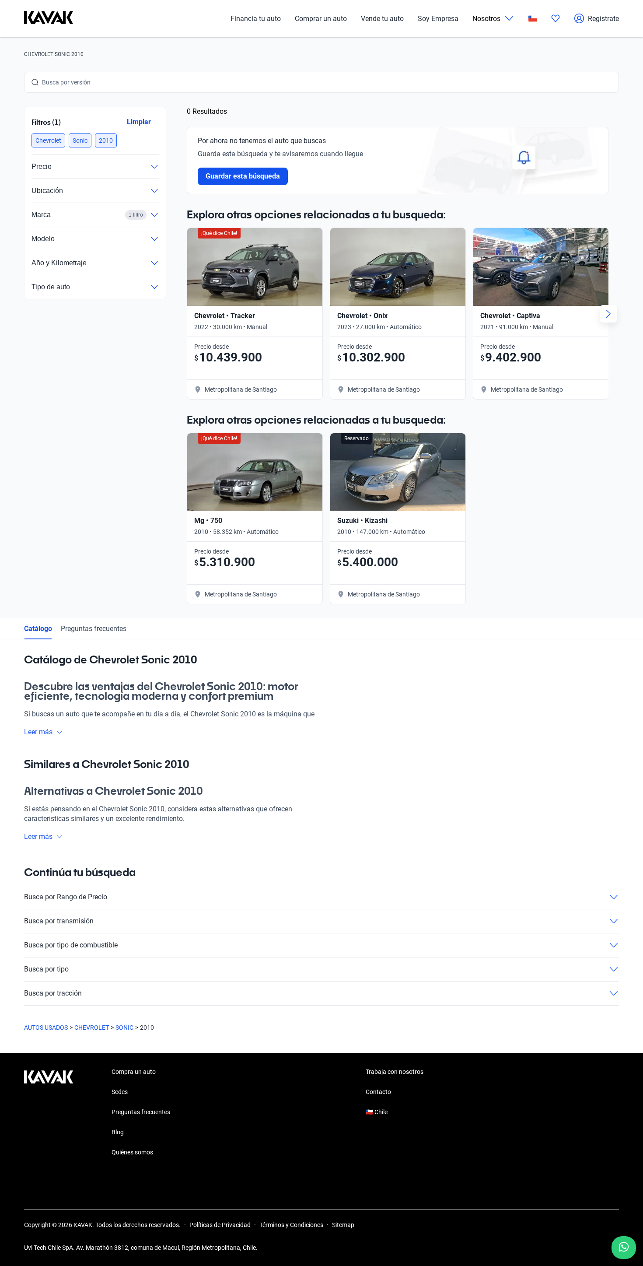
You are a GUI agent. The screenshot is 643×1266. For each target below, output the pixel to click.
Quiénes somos (132, 1152)
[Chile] (532, 18)
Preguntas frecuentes (93, 628)
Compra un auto (134, 1071)
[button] (48, 140)
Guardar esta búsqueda (243, 176)
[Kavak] (48, 18)
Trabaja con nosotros (394, 1071)
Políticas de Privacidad (220, 1224)
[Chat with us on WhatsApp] (624, 1247)
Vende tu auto (382, 18)
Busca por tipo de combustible (71, 945)
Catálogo (38, 628)
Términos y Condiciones (291, 1224)
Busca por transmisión (59, 921)
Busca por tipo (46, 969)
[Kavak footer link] (48, 1113)
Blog (118, 1132)
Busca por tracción (53, 993)
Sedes (120, 1091)
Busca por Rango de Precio (65, 897)
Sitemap (343, 1224)
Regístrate (603, 18)
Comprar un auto (321, 18)
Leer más (38, 732)
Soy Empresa (438, 18)
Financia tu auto (256, 18)
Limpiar (139, 122)
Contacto (378, 1091)
